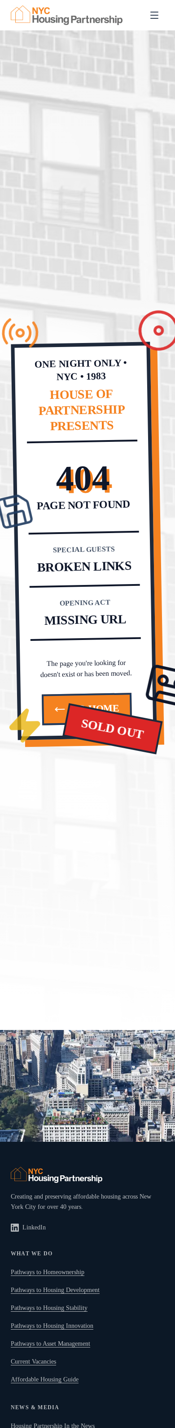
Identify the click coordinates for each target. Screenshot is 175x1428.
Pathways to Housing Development (55, 1290)
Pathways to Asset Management (50, 1343)
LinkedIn (34, 1227)
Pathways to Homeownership (47, 1272)
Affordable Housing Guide (45, 1379)
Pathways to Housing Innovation (52, 1325)
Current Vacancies (33, 1361)
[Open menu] (154, 15)
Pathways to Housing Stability (49, 1308)
